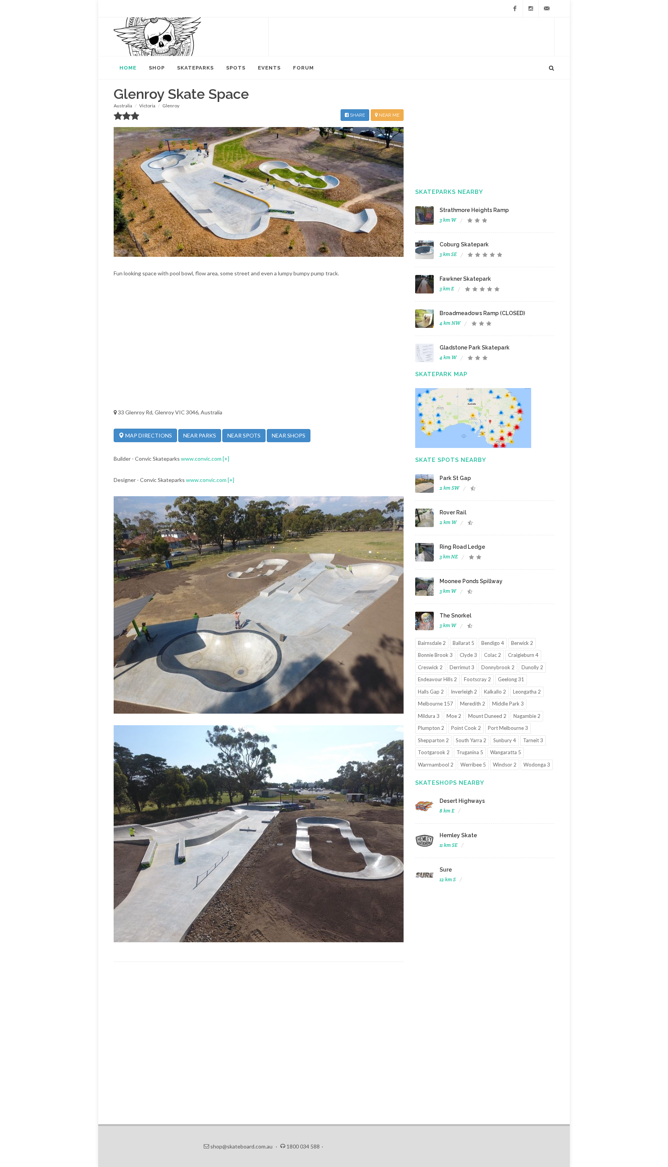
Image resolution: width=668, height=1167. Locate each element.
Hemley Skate (458, 835)
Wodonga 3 (536, 765)
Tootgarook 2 (434, 752)
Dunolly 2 (532, 667)
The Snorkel (455, 615)
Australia (123, 106)
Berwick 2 (522, 643)
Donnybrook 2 (498, 667)
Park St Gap (455, 478)
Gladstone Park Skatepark (475, 347)
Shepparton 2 (433, 740)
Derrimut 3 (462, 667)
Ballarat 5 (463, 643)
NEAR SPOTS (244, 435)
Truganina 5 (470, 752)
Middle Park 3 (508, 704)
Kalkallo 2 (495, 692)
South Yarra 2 (471, 740)
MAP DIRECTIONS (148, 435)
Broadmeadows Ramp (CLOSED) (482, 313)
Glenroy (170, 106)
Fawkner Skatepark (465, 279)
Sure (446, 870)
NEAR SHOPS (288, 435)
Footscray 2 (477, 679)
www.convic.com (201, 458)
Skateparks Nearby (449, 191)
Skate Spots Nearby (450, 459)
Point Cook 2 (466, 728)
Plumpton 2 (431, 728)
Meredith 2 (472, 704)
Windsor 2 (504, 765)
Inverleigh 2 (464, 692)
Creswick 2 (430, 667)
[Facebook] (515, 8)
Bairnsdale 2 (432, 643)
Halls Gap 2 (431, 692)
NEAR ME (388, 115)
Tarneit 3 (533, 740)
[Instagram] (530, 8)
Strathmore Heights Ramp (474, 210)
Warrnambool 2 (435, 765)
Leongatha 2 (527, 692)
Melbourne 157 (435, 704)
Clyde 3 (468, 655)
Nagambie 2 (526, 716)
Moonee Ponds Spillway (471, 581)
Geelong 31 (511, 679)
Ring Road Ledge (462, 547)
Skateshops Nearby (449, 782)
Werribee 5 (473, 765)
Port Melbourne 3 (508, 728)
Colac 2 (492, 655)
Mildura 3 (429, 716)
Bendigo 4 (492, 643)
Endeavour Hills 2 (437, 679)
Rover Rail (453, 512)
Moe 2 (453, 716)
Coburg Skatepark (464, 244)
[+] (226, 458)
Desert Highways (462, 801)
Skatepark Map (441, 374)
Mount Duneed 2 (487, 716)
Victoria (147, 106)
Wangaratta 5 (505, 752)
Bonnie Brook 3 (435, 655)
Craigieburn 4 (523, 655)
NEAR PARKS (199, 435)
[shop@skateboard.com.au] (546, 8)
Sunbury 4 (504, 740)
